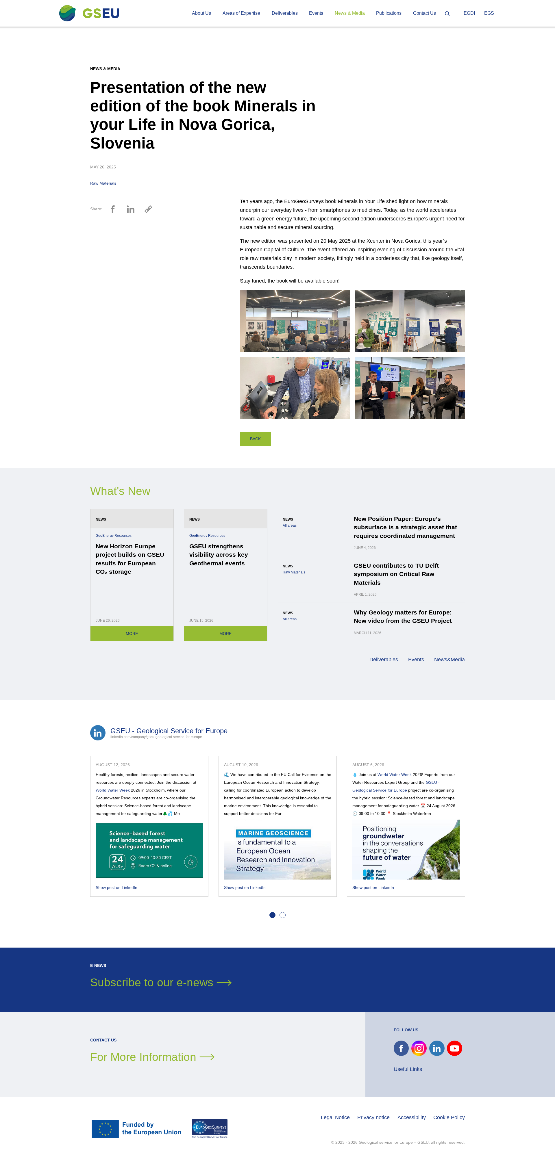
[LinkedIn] (130, 209)
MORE (132, 633)
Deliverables (383, 659)
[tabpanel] (149, 826)
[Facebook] (112, 209)
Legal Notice (335, 1117)
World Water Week (113, 790)
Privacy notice (373, 1117)
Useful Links (408, 1069)
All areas (290, 525)
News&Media (449, 659)
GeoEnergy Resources (114, 536)
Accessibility (411, 1117)
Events (416, 659)
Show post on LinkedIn (116, 887)
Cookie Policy (449, 1117)
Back (255, 439)
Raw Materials (103, 183)
